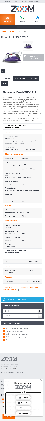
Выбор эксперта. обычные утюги (17, 334)
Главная (3, 31)
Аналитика (16, 1)
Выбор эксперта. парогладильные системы (20, 339)
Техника (7, 21)
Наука (22, 21)
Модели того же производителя (17, 328)
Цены (5, 83)
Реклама (14, 364)
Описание (7, 78)
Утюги (12, 31)
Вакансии (4, 366)
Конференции (27, 1)
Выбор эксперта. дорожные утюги (17, 337)
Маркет (37, 1)
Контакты (13, 366)
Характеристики (21, 78)
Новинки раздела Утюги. (14, 331)
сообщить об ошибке (30, 287)
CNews (7, 1)
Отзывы (34, 78)
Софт (37, 21)
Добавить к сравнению (34, 57)
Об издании (5, 364)
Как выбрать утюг (17, 300)
